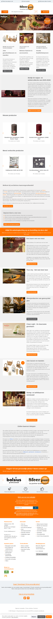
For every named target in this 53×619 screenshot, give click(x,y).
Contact (22, 536)
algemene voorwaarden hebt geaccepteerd (24, 515)
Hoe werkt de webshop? (26, 527)
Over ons (23, 524)
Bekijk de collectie (24, 68)
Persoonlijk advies (41, 534)
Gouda (5, 191)
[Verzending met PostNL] (12, 571)
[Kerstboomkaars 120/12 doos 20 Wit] (39, 162)
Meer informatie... (15, 617)
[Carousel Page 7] (33, 29)
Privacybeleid (18, 511)
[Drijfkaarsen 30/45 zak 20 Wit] (14, 162)
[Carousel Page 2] (22, 29)
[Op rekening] (6, 571)
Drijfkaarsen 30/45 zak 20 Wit (14, 170)
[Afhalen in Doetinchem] (5, 575)
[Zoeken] (36, 11)
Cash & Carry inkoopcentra (43, 536)
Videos (6, 560)
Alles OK (49, 616)
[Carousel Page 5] (28, 29)
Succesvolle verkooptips (10, 559)
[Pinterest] (28, 598)
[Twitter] (24, 598)
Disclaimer (35, 608)
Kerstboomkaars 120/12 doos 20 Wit (38, 171)
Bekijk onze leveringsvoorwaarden (11, 224)
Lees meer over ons (8, 206)
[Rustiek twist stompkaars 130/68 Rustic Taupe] (14, 129)
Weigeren (34, 616)
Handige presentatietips (10, 557)
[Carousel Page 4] (26, 29)
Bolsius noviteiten (25, 545)
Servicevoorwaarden (26, 511)
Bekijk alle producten (31, 263)
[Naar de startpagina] (26, 7)
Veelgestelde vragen (25, 534)
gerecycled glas (17, 193)
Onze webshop (24, 525)
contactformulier (7, 536)
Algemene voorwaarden (20, 608)
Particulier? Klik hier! (25, 532)
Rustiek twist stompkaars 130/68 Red (38, 138)
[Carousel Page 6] (30, 29)
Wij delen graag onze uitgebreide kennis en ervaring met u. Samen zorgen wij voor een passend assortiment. (26, 471)
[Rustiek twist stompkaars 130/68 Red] (39, 129)
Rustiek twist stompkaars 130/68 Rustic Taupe (14, 138)
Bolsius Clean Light (25, 547)
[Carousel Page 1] (19, 29)
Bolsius (44, 190)
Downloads (39, 532)
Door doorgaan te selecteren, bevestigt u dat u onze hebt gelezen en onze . (27, 514)
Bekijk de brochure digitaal (34, 110)
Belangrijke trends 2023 (10, 545)
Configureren (41, 616)
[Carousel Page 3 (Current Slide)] (24, 29)
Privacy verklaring (29, 608)
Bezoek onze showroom (42, 525)
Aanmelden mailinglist (42, 530)
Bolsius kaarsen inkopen (42, 524)
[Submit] (35, 507)
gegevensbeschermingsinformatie (23, 514)
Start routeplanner (42, 554)
